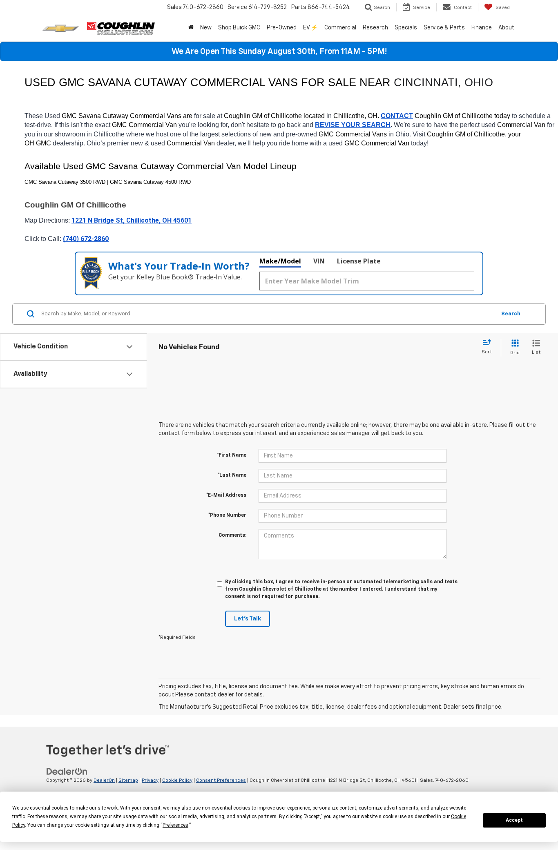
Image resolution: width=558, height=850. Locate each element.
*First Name (231, 455)
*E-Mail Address (226, 495)
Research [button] (375, 28)
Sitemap (128, 780)
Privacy (150, 780)
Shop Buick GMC (239, 28)
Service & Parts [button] (444, 28)
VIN (319, 261)
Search (510, 314)
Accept (514, 820)
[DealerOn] (67, 771)
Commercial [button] (340, 28)
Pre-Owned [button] (282, 28)
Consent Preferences (221, 780)
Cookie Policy (177, 780)
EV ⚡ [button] (310, 28)
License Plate (359, 261)
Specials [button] (406, 28)
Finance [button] (481, 28)
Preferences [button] (175, 825)
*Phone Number (227, 515)
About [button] (506, 28)
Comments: (232, 535)
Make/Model (280, 261)
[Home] (191, 28)
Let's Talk (247, 619)
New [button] (206, 28)
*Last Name (232, 475)
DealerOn (104, 780)
